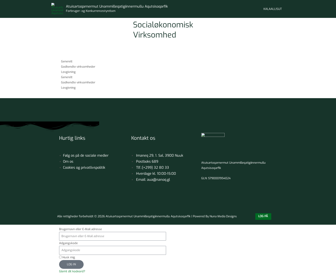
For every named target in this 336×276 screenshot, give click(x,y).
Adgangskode (68, 243)
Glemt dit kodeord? (72, 271)
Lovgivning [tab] (68, 72)
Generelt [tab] (67, 61)
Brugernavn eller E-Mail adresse (80, 229)
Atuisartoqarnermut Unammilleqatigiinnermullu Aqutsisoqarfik (117, 6)
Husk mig (68, 257)
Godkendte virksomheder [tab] (78, 67)
